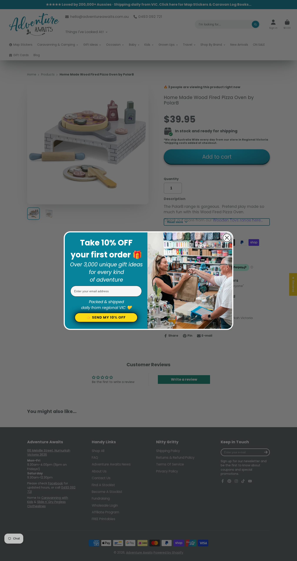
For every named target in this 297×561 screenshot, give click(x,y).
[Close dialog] (227, 237)
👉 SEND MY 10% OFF (106, 317)
